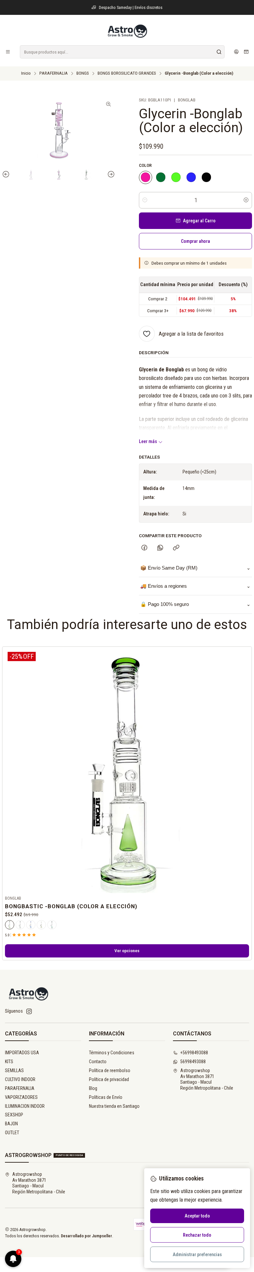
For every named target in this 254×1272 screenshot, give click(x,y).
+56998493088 (194, 1052)
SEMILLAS (14, 1070)
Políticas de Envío (105, 1097)
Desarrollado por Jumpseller (86, 1235)
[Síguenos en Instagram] (29, 1011)
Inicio (26, 73)
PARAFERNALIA (53, 73)
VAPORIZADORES (21, 1097)
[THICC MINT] (160, 177)
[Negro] (20, 924)
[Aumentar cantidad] (246, 200)
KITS (9, 1061)
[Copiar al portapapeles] (176, 548)
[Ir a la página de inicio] (127, 31)
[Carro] (246, 51)
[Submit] (219, 51)
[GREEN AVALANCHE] (176, 177)
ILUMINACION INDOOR (25, 1106)
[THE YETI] (191, 177)
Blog (93, 1088)
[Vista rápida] (243, 769)
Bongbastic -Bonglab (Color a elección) (71, 906)
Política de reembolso (109, 1070)
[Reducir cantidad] (144, 200)
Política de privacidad (109, 1079)
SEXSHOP (14, 1114)
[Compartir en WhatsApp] (160, 548)
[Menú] (8, 51)
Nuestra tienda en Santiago (114, 1106)
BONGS (82, 73)
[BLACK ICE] (206, 177)
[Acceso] (236, 51)
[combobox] (122, 51)
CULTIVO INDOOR (20, 1079)
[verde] (9, 924)
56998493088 (193, 1061)
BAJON (11, 1123)
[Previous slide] (7, 174)
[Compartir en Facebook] (144, 548)
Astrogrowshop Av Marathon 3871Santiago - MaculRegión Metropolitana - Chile (206, 1079)
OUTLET (12, 1132)
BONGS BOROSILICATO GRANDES (127, 73)
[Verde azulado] (52, 924)
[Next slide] (110, 174)
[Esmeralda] (41, 924)
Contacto (97, 1061)
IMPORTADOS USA (22, 1052)
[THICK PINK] (145, 177)
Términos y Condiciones (111, 1052)
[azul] (30, 924)
